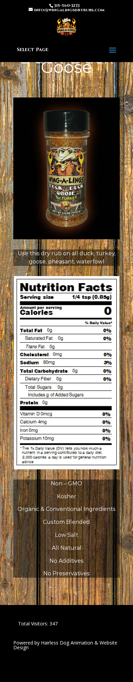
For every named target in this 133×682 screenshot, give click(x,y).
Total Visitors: (33, 623)
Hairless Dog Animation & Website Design (65, 645)
